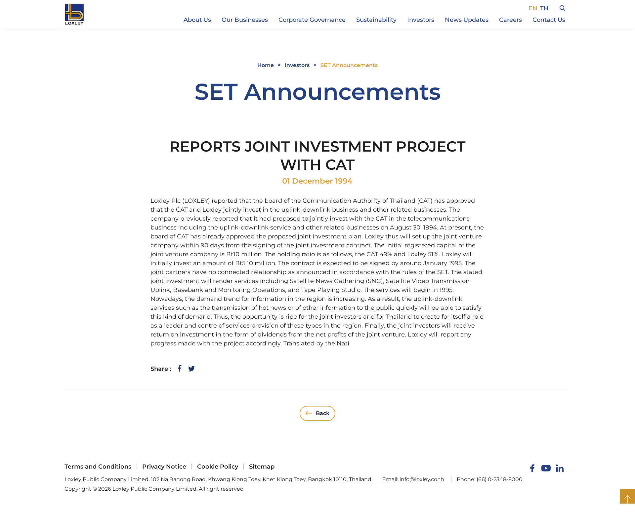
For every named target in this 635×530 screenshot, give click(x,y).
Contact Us (548, 19)
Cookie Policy (217, 466)
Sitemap (262, 466)
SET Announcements (349, 65)
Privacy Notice (164, 466)
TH (544, 8)
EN (533, 8)
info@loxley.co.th (422, 479)
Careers (510, 19)
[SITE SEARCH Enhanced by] (559, 8)
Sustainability (376, 19)
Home (265, 65)
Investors (297, 65)
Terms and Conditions (97, 466)
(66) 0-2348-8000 (500, 479)
